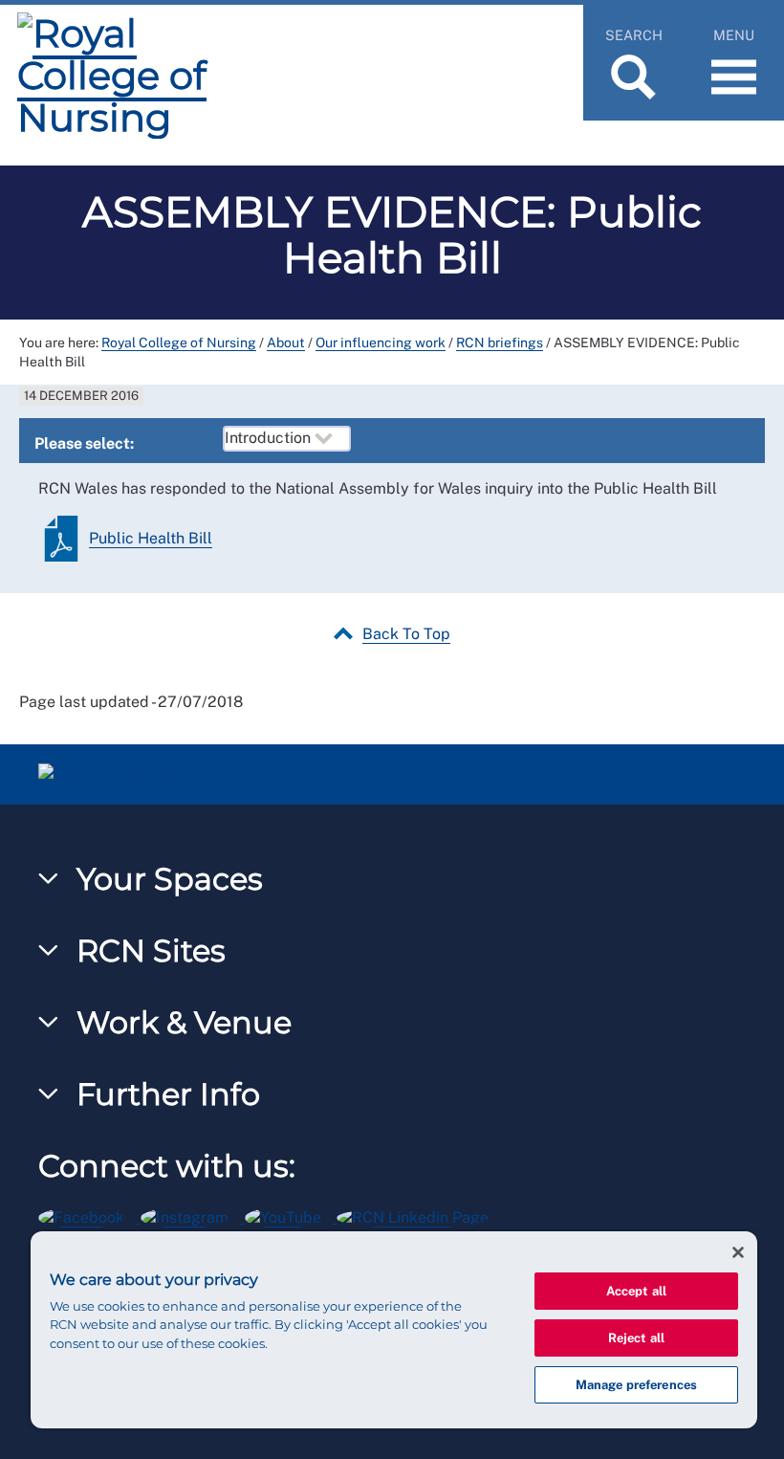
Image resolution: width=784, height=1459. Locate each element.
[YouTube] (291, 1214)
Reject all (636, 1338)
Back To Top (406, 634)
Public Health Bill (150, 538)
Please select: (84, 443)
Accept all (636, 1291)
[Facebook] (89, 1214)
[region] (394, 1329)
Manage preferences (636, 1385)
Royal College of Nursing (178, 342)
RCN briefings (499, 342)
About (286, 342)
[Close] (738, 1252)
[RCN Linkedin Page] (419, 1214)
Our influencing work (381, 342)
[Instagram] (193, 1214)
